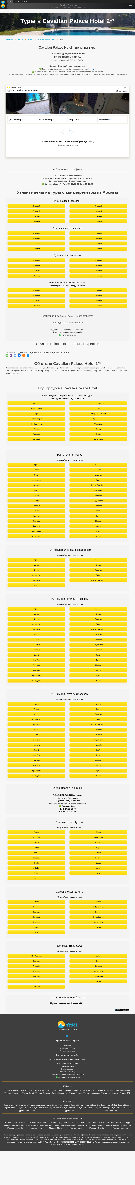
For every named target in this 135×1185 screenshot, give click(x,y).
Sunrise (36, 907)
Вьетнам (36, 521)
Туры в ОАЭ (125, 1093)
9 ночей (36, 211)
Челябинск (98, 439)
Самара (36, 434)
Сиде (36, 475)
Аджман (98, 495)
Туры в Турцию (26, 1090)
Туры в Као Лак (55, 1108)
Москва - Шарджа (123, 1125)
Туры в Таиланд (42, 1090)
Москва (36, 403)
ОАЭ (36, 490)
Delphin (98, 858)
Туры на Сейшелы (123, 1090)
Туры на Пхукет (25, 1108)
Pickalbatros (98, 917)
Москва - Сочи (10, 1122)
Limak (36, 842)
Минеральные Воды (98, 414)
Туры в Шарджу (124, 1105)
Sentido (98, 912)
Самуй (36, 511)
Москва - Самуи (95, 1125)
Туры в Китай (28, 1093)
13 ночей (36, 221)
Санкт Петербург (98, 403)
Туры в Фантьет (70, 1108)
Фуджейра (98, 500)
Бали (98, 536)
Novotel (36, 922)
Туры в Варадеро (102, 1108)
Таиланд (36, 506)
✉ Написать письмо (67, 1051)
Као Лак (36, 516)
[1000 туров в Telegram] (67, 1036)
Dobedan (36, 858)
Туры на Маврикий (12, 1093)
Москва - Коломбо (15, 1128)
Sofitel (98, 956)
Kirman (36, 848)
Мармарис (36, 480)
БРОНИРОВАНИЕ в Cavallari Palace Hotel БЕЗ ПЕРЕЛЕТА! (67, 316)
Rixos (98, 832)
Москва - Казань (71, 1122)
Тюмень (36, 439)
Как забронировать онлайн (67, 1064)
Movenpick (98, 922)
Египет (98, 480)
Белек (36, 470)
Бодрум (98, 475)
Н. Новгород (36, 424)
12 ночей (98, 216)
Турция (36, 465)
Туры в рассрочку (67, 1066)
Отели (16, 2)
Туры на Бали (111, 1110)
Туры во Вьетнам (42, 1093)
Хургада (36, 485)
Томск (98, 434)
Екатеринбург (36, 408)
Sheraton (36, 912)
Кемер (98, 470)
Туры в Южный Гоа (26, 1110)
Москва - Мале (55, 1128)
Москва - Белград (120, 1128)
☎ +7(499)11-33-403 (58, 181)
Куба (98, 531)
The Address (36, 956)
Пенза (36, 429)
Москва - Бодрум (123, 1122)
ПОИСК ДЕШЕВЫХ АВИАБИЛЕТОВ (67, 323)
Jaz (36, 927)
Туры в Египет (56, 1090)
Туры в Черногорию (109, 1093)
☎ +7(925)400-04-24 (77, 181)
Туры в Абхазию (11, 1090)
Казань (98, 408)
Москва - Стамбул (97, 1128)
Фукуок (98, 526)
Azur (36, 932)
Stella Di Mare (98, 907)
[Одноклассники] (24, 355)
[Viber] (11, 355)
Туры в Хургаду (77, 1105)
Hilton (98, 927)
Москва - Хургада (28, 1125)
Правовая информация (67, 1072)
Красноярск (98, 419)
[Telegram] (16, 355)
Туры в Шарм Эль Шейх (95, 1105)
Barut (98, 863)
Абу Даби (98, 490)
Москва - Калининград (52, 1122)
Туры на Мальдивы (104, 1090)
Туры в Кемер (51, 1105)
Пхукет (98, 516)
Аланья (98, 465)
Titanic (36, 832)
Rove (98, 961)
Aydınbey (36, 868)
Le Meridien (98, 976)
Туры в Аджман (11, 1108)
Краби (98, 511)
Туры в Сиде (69, 1110)
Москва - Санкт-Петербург (30, 1122)
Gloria (98, 853)
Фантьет (36, 526)
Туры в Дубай (111, 1105)
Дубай (36, 495)
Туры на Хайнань (86, 1108)
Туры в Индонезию (91, 1093)
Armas (36, 873)
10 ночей (98, 211)
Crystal (36, 863)
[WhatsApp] (7, 355)
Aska (98, 868)
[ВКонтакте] (20, 355)
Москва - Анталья (106, 1122)
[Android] (118, 1010)
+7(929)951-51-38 (68, 335)
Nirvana (36, 837)
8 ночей (98, 206)
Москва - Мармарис (12, 1125)
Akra (98, 873)
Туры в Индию (75, 1093)
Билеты (24, 2)
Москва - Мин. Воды (88, 1122)
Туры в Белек (23, 1105)
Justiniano (36, 853)
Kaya (98, 848)
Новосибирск (36, 419)
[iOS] (125, 1010)
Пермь (98, 429)
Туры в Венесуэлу (60, 1093)
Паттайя (98, 506)
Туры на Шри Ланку (72, 1090)
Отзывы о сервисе (67, 1069)
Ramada (36, 966)
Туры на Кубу (89, 1090)
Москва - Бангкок (44, 1125)
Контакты (67, 1045)
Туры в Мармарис (37, 1105)
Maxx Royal (98, 837)
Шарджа (36, 500)
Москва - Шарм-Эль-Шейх (62, 1125)
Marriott (36, 976)
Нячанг (98, 521)
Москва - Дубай (109, 1125)
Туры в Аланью (10, 1105)
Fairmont (36, 987)
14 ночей (98, 221)
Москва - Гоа (36, 1128)
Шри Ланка (36, 531)
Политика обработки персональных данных (67, 1075)
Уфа (36, 414)
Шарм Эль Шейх (98, 485)
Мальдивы (36, 536)
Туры (10, 2)
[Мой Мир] (28, 355)
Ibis (36, 981)
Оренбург (98, 424)
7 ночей (36, 206)
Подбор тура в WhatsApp (69, 1077)
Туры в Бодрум (64, 1105)
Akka (36, 878)
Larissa (98, 842)
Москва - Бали (75, 1128)
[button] (127, 103)
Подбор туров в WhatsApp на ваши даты (67, 329)
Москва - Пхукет (81, 1125)
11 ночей (36, 216)
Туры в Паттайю (41, 1108)
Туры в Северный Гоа (121, 1108)
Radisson (36, 917)
